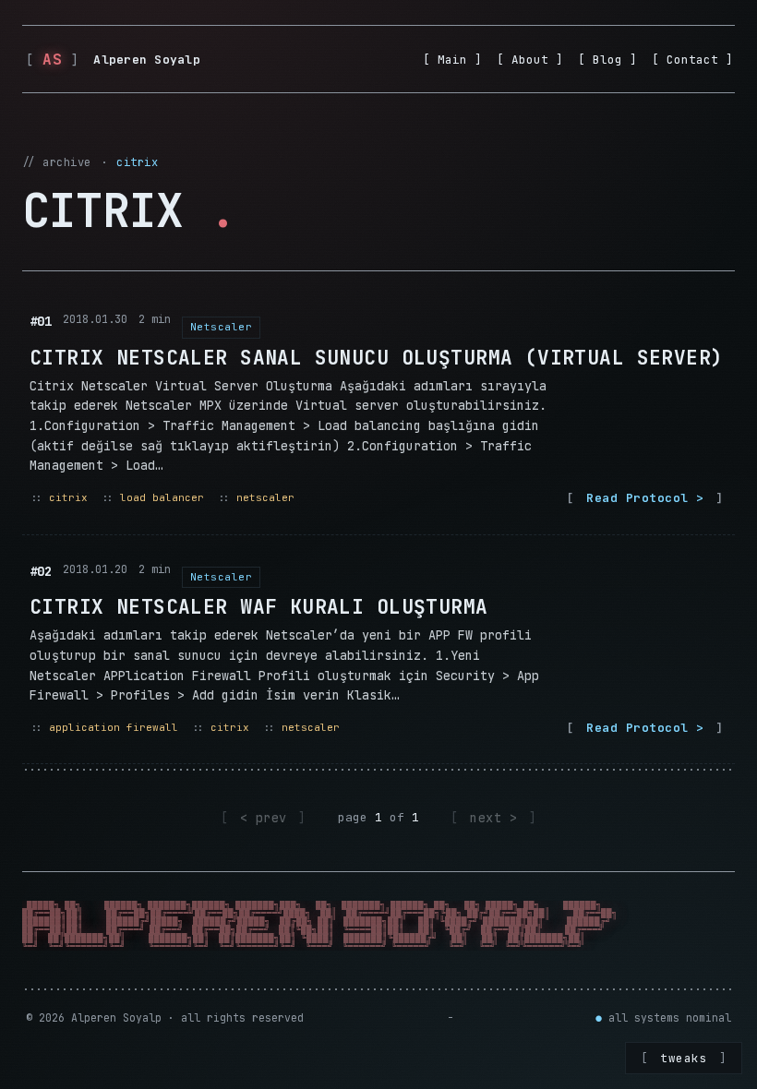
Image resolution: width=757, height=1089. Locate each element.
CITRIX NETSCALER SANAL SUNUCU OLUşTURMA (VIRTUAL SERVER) (377, 357)
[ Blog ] (607, 59)
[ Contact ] (692, 59)
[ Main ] (452, 59)
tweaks (684, 1058)
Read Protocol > (645, 498)
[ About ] (530, 59)
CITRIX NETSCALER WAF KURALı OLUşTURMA (259, 606)
